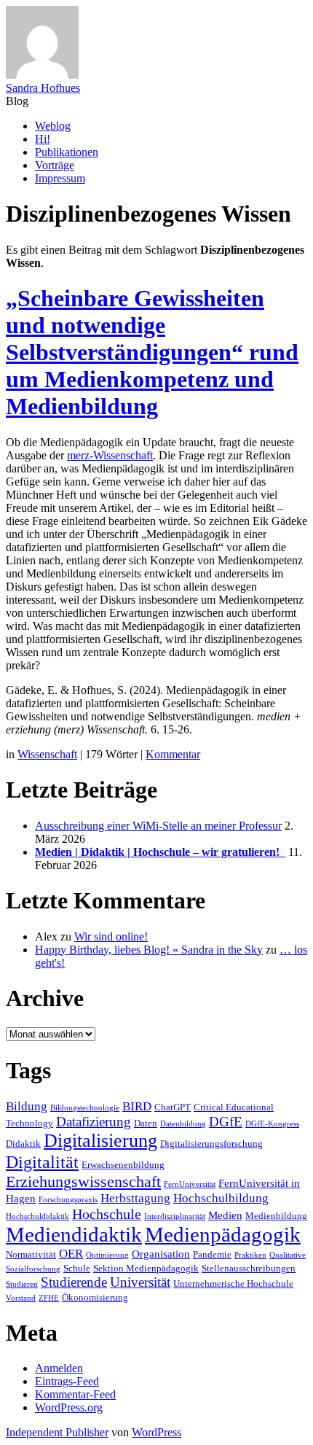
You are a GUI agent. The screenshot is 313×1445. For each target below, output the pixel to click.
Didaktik (23, 1143)
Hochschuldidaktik (37, 1216)
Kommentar (173, 754)
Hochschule (106, 1214)
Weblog (53, 126)
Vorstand (21, 1298)
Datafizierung (93, 1121)
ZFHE (49, 1298)
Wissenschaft (47, 754)
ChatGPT (172, 1107)
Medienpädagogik (223, 1234)
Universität (140, 1282)
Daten (145, 1123)
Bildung (26, 1106)
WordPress (156, 1432)
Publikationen (66, 152)
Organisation (161, 1253)
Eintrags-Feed (67, 1381)
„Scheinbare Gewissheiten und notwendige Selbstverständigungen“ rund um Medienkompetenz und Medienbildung (152, 352)
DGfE (225, 1121)
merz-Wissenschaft (110, 455)
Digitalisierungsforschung (211, 1143)
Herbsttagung (135, 1198)
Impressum (60, 178)
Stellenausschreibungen (249, 1268)
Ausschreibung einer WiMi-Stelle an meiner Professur (158, 825)
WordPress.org (69, 1407)
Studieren (22, 1284)
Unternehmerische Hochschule (233, 1283)
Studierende (74, 1282)
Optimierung (107, 1255)
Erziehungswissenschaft (83, 1181)
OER (71, 1254)
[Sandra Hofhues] (42, 75)
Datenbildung (183, 1124)
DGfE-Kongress (272, 1124)
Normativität (31, 1254)
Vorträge (54, 165)
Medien (225, 1215)
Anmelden (59, 1368)
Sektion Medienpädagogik (146, 1268)
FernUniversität (189, 1184)
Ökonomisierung (95, 1297)
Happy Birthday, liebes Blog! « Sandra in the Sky (149, 949)
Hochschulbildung (221, 1198)
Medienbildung (276, 1215)
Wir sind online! (111, 936)
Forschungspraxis (68, 1200)
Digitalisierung (100, 1140)
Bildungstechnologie (84, 1108)
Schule (76, 1268)
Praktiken (250, 1255)
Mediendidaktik (74, 1234)
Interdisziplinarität (174, 1216)
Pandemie (212, 1254)
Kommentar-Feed (75, 1394)
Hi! (42, 139)
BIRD (136, 1106)
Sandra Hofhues (43, 88)
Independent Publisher (57, 1432)
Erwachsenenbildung (123, 1164)
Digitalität (42, 1162)
